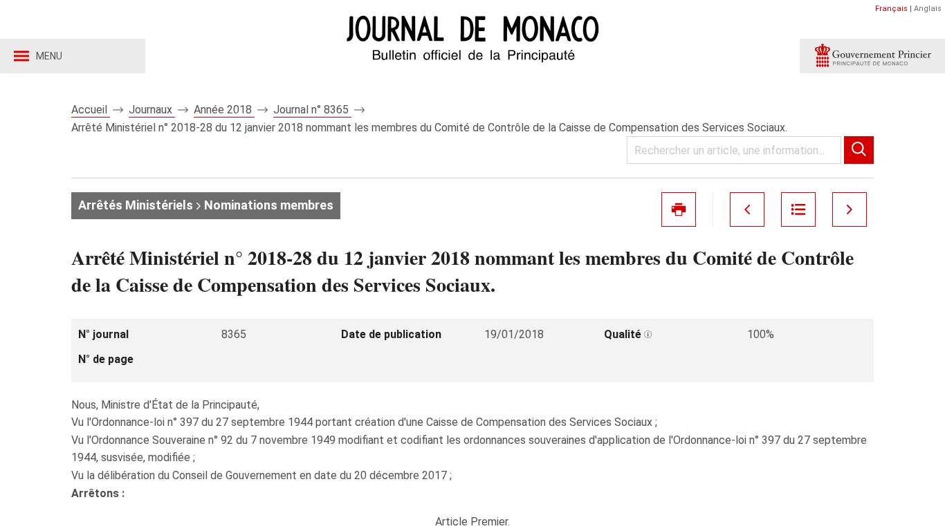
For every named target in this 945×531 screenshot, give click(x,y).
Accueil (90, 109)
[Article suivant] (849, 209)
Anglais (928, 8)
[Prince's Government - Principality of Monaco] (872, 56)
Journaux (152, 109)
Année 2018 (224, 109)
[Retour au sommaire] (798, 209)
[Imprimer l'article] (678, 209)
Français (891, 8)
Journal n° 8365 (312, 109)
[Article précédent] (747, 209)
